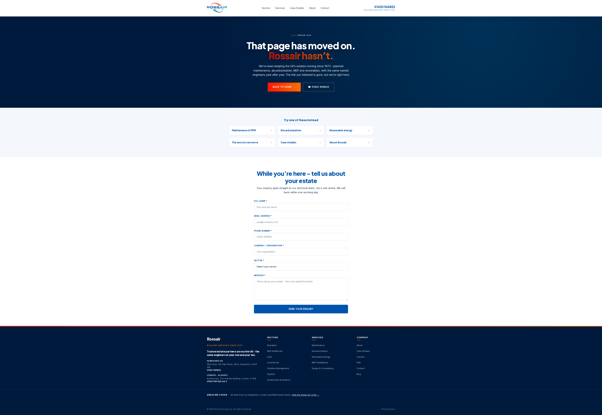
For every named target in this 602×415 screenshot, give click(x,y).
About (312, 8)
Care (269, 357)
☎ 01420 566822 (318, 87)
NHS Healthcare (275, 351)
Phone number (263, 230)
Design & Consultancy (323, 368)
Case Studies (297, 8)
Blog (359, 374)
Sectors (266, 8)
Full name (260, 201)
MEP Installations (320, 362)
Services (280, 8)
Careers (361, 357)
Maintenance (318, 345)
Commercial (273, 362)
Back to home (284, 87)
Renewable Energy (321, 357)
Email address (263, 216)
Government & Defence (278, 380)
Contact (325, 8)
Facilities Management (278, 368)
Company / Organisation (269, 245)
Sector (259, 260)
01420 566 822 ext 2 (217, 381)
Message (259, 275)
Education (272, 345)
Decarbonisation (320, 351)
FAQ (359, 362)
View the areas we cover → (305, 395)
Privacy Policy (388, 409)
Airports (271, 374)
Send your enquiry (301, 309)
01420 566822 (384, 7)
